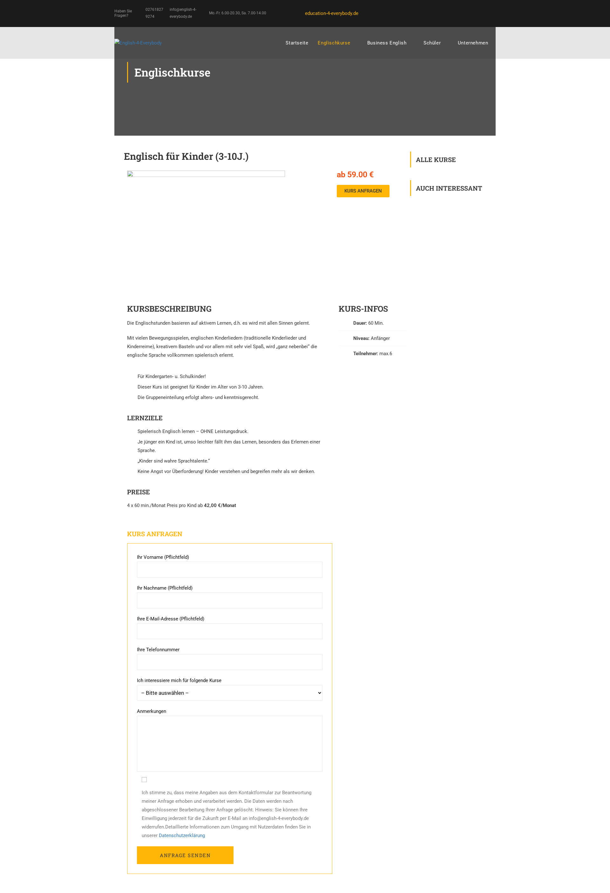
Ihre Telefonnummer (158, 650)
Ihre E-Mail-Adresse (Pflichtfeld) (170, 619)
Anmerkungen (151, 711)
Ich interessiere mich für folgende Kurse (179, 680)
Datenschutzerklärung (182, 835)
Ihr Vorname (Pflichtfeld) (163, 557)
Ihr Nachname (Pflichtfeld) (165, 588)
